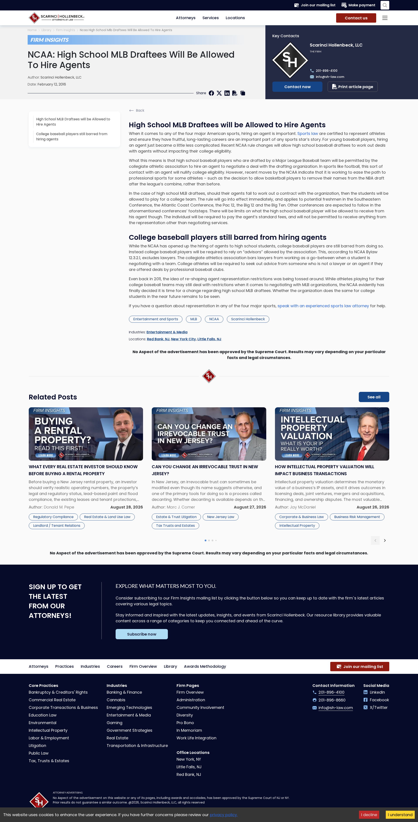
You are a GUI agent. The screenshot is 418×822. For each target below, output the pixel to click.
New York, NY (189, 759)
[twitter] (219, 93)
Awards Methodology (205, 666)
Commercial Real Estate (52, 700)
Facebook (379, 700)
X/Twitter (379, 707)
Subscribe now (141, 634)
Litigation (37, 745)
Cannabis (116, 700)
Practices (64, 666)
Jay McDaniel (303, 507)
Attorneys (186, 17)
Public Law (39, 753)
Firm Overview (143, 666)
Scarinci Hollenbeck (248, 319)
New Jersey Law (220, 516)
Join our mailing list (318, 5)
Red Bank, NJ (158, 339)
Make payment (362, 5)
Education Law (43, 715)
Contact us (356, 18)
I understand (400, 814)
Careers (115, 666)
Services (210, 17)
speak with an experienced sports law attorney (323, 306)
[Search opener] (385, 5)
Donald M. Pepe (59, 507)
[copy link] (242, 93)
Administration (191, 700)
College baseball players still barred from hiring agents (71, 136)
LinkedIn (377, 692)
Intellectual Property (297, 525)
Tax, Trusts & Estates (49, 760)
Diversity (185, 715)
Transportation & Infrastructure (137, 745)
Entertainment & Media (167, 332)
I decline (369, 814)
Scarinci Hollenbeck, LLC (60, 77)
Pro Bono (185, 722)
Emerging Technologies (129, 707)
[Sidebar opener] (385, 17)
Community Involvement (200, 707)
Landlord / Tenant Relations (56, 525)
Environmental (42, 722)
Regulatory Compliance (53, 516)
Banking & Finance (124, 692)
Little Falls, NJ (209, 339)
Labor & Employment (49, 738)
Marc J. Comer (181, 507)
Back (140, 110)
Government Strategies (129, 730)
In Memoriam (189, 730)
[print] (235, 93)
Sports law (307, 133)
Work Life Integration (196, 738)
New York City (183, 339)
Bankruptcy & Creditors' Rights (58, 692)
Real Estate (117, 738)
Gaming (114, 722)
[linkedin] (227, 93)
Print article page (355, 86)
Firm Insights (65, 30)
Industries (90, 666)
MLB (193, 319)
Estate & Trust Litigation (176, 516)
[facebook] (211, 93)
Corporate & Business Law (301, 516)
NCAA (214, 319)
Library (46, 30)
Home (32, 30)
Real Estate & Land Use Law (107, 516)
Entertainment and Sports (155, 319)
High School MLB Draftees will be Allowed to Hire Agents (73, 122)
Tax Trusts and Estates (175, 525)
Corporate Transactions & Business (63, 707)
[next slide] (385, 540)
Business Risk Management (357, 516)
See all (374, 397)
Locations (235, 17)
